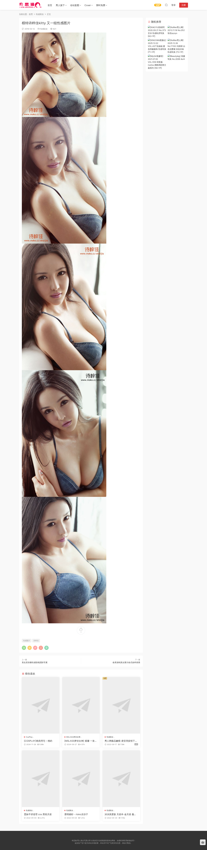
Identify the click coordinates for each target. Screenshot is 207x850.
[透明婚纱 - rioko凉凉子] (81, 778)
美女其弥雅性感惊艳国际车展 (34, 662)
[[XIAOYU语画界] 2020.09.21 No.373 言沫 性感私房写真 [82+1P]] (157, 31)
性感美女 (44, 29)
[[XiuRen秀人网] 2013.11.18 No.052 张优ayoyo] (177, 30)
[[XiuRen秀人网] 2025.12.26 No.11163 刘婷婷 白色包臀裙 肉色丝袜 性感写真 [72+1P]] (177, 46)
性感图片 (26, 641)
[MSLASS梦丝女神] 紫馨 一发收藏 (80, 740)
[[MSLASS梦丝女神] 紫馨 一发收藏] (81, 705)
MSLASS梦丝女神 (73, 737)
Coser (87, 5)
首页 (50, 5)
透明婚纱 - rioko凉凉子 (76, 814)
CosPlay (29, 737)
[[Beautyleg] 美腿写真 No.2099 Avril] (177, 57)
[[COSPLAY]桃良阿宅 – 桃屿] (40, 705)
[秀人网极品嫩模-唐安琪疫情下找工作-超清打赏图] (121, 705)
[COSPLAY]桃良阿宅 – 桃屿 (38, 740)
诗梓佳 (36, 641)
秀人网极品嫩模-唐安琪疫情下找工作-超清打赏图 (121, 740)
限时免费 (100, 5)
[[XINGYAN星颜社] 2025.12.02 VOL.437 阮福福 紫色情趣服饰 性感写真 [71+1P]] (157, 46)
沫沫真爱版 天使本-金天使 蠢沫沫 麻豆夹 (120, 814)
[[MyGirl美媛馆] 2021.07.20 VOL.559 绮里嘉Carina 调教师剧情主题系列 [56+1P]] (157, 62)
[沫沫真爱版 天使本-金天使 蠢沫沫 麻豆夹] (121, 778)
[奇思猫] (30, 5)
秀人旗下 (60, 5)
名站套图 (74, 5)
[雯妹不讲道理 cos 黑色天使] (40, 778)
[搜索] (166, 5)
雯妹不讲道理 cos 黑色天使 (38, 814)
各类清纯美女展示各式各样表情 (126, 662)
